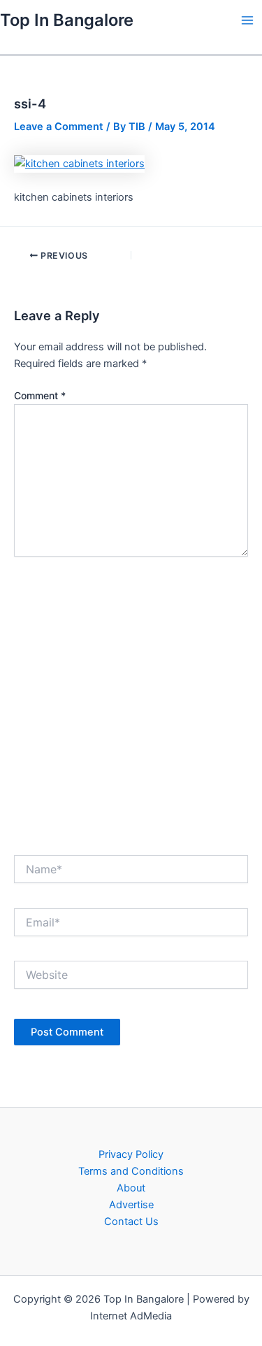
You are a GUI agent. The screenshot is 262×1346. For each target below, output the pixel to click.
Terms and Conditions (131, 1171)
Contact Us (131, 1221)
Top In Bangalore (66, 20)
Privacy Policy (131, 1154)
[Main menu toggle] (247, 20)
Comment (40, 395)
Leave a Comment (58, 126)
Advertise (131, 1204)
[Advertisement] (131, 702)
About (131, 1188)
